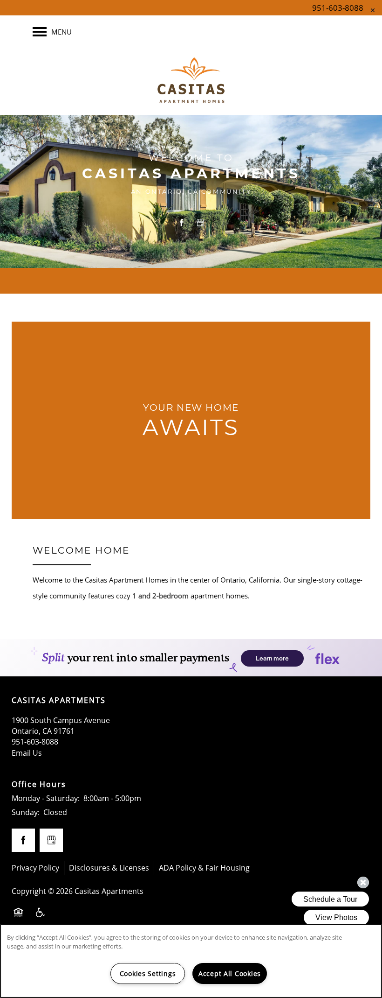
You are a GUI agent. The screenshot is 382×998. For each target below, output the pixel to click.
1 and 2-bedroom (160, 595)
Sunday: (26, 812)
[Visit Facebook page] (182, 223)
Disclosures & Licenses (109, 868)
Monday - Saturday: (46, 798)
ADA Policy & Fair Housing (204, 868)
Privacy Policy (35, 868)
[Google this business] (200, 223)
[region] (191, 961)
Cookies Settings (148, 973)
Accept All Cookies (229, 973)
